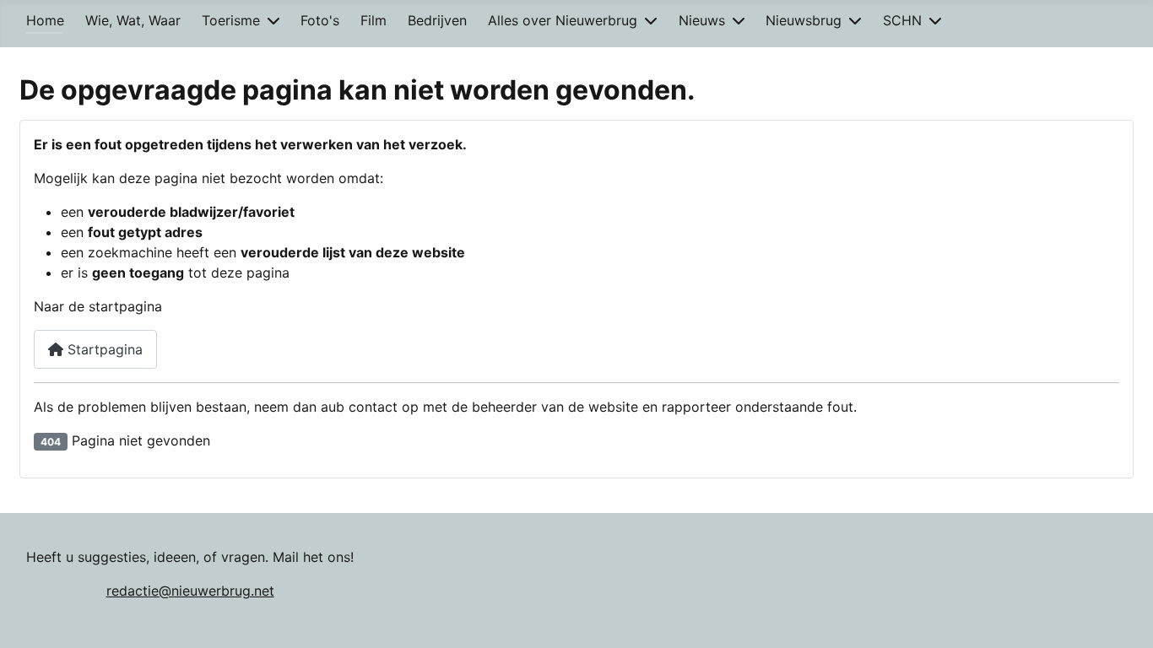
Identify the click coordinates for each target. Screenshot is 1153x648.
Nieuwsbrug (804, 20)
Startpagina (103, 349)
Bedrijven (437, 20)
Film (373, 20)
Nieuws (702, 20)
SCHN (902, 20)
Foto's (319, 20)
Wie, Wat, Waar (133, 20)
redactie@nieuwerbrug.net (190, 590)
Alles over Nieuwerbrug (562, 20)
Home (45, 20)
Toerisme (231, 20)
